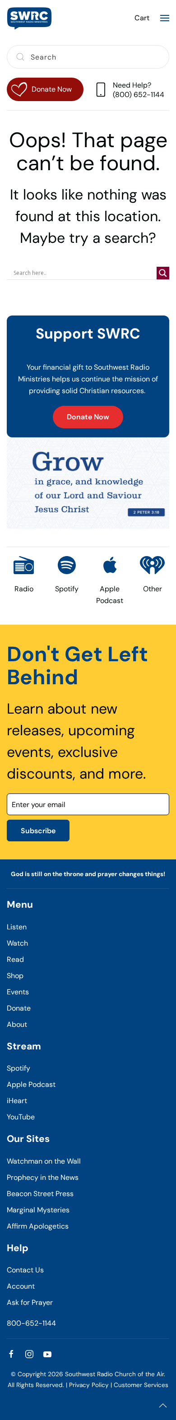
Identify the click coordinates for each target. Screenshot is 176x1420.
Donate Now (88, 417)
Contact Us (25, 1270)
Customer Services (141, 1385)
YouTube (21, 1117)
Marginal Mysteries (38, 1210)
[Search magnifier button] (163, 273)
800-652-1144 (31, 1323)
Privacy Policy (89, 1385)
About (17, 1024)
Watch (17, 943)
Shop (15, 975)
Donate (19, 1008)
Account (21, 1286)
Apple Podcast (31, 1084)
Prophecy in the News (43, 1177)
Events (18, 992)
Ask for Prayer (30, 1302)
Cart (141, 18)
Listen (17, 927)
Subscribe (38, 830)
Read (15, 959)
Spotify (18, 1068)
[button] (164, 18)
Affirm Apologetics (38, 1226)
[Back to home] (29, 18)
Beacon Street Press (40, 1193)
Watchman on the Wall (44, 1161)
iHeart (17, 1100)
